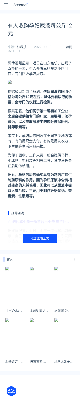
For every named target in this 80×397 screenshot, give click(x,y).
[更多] (74, 259)
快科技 (21, 47)
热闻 (69, 47)
